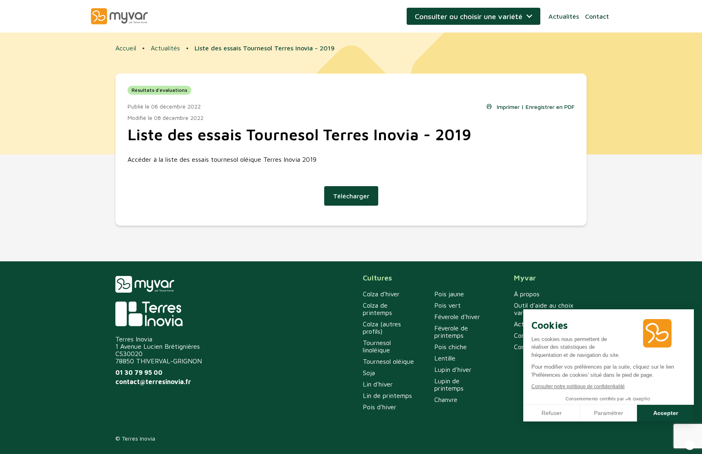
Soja (369, 372)
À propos (527, 294)
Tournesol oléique (388, 361)
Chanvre (445, 399)
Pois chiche (450, 346)
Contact (597, 16)
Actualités (563, 16)
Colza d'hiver (381, 294)
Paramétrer (608, 413)
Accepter (665, 413)
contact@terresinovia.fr (153, 381)
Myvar (119, 16)
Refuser (552, 413)
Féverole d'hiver (457, 316)
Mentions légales (565, 438)
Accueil (125, 48)
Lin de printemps (387, 395)
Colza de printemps (377, 309)
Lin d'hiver (378, 384)
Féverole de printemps (451, 331)
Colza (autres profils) (382, 327)
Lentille (444, 358)
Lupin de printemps (449, 384)
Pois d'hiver (379, 407)
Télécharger (351, 196)
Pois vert (447, 305)
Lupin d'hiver (453, 369)
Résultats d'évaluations (159, 90)
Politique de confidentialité (499, 438)
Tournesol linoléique (377, 346)
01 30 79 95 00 (138, 372)
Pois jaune (449, 294)
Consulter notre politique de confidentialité (578, 386)
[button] (690, 445)
